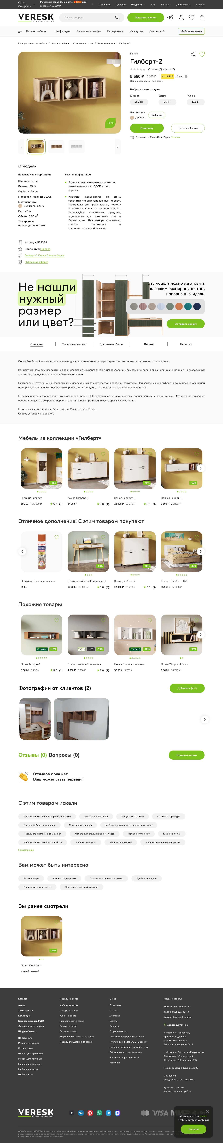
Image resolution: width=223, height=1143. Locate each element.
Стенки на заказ (68, 1026)
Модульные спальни (132, 816)
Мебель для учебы (86, 842)
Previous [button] (22, 551)
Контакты (166, 4)
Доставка (121, 4)
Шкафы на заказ (69, 1010)
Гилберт (45, 249)
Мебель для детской (121, 842)
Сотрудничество (118, 1031)
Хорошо (194, 1129)
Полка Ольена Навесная (129, 664)
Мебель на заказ (69, 1005)
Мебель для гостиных (30, 1058)
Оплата (149, 344)
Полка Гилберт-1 (171, 498)
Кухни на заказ (68, 1015)
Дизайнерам (183, 4)
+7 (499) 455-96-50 (179, 1006)
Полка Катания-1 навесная (84, 664)
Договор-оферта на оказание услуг (129, 1047)
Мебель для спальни (80, 825)
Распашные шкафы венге (37, 887)
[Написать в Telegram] (170, 17)
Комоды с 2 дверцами (64, 878)
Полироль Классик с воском (38, 581)
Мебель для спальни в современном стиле (128, 825)
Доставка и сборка (111, 344)
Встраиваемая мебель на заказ (77, 1036)
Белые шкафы (31, 878)
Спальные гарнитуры (168, 816)
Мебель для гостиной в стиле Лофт (43, 842)
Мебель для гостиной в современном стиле (47, 816)
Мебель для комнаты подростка (163, 842)
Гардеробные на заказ (72, 1021)
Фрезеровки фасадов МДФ (124, 1057)
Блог (153, 4)
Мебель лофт (25, 1074)
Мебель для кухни (28, 1069)
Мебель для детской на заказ (76, 1041)
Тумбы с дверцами (147, 878)
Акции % (200, 4)
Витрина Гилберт (31, 498)
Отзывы (114, 1010)
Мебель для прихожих (30, 1053)
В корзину (146, 128)
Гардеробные (25, 1048)
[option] (67, 4)
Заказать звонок (145, 17)
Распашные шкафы (28, 1043)
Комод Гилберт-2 (124, 498)
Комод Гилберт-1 (78, 498)
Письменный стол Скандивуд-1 (87, 581)
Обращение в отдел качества (126, 1052)
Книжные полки (171, 833)
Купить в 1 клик (188, 128)
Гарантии (186, 344)
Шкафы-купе (25, 1037)
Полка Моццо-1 (30, 664)
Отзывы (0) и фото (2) (161, 69)
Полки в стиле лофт (139, 833)
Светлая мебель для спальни (39, 825)
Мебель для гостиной (96, 816)
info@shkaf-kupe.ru (181, 1017)
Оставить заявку (186, 323)
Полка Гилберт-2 (31, 965)
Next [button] (201, 468)
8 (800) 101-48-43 (179, 1011)
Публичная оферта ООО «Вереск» (128, 1041)
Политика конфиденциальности (127, 1036)
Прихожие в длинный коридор (106, 878)
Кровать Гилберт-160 (174, 581)
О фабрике (105, 4)
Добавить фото (187, 688)
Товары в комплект (74, 344)
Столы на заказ (68, 1031)
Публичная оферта (36, 262)
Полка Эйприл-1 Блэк (174, 664)
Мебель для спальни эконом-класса (94, 833)
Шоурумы (136, 4)
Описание (36, 344)
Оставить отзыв (186, 755)
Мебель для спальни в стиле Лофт (42, 833)
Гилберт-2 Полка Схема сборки (44, 255)
